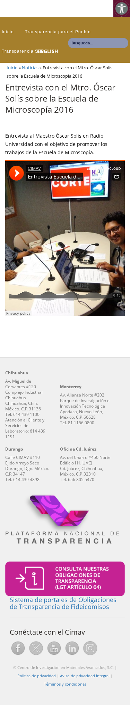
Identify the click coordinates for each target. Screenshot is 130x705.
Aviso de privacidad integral (85, 675)
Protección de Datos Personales (37, 70)
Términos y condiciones (65, 684)
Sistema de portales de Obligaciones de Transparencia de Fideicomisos (63, 603)
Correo (91, 70)
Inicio (8, 31)
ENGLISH (47, 51)
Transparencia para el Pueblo (58, 31)
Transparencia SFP (23, 51)
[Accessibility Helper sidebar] (121, 8)
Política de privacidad (36, 675)
